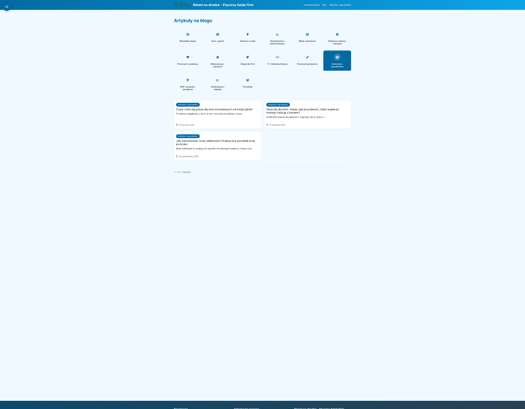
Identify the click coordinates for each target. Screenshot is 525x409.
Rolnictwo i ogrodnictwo (340, 5)
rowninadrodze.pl (312, 5)
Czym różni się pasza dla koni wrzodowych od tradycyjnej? (214, 109)
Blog (324, 5)
